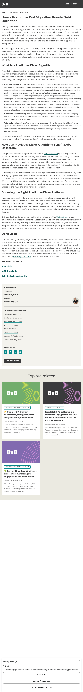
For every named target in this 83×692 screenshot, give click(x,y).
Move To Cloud (10, 329)
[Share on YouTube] (20, 352)
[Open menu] (79, 4)
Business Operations (12, 314)
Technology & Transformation (18, 12)
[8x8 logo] (5, 4)
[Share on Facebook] (5, 352)
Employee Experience (13, 322)
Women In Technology (13, 336)
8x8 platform (62, 217)
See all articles (12, 361)
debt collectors (51, 154)
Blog (3, 12)
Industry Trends (11, 325)
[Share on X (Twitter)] (15, 352)
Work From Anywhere (13, 340)
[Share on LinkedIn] (10, 352)
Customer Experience (13, 318)
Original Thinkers (11, 332)
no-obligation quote (22, 257)
